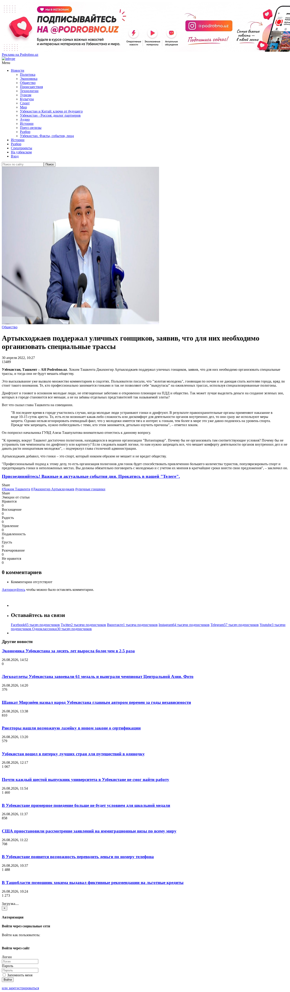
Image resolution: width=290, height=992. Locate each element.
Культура (27, 99)
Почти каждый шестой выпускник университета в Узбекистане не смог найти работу (85, 779)
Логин (7, 957)
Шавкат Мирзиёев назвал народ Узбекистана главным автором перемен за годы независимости (96, 702)
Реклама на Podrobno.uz (20, 54)
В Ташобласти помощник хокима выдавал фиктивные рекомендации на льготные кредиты (93, 882)
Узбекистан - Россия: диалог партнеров (50, 115)
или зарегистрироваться (20, 988)
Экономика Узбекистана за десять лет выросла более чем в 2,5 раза (68, 650)
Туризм (25, 95)
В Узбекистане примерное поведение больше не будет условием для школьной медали (86, 805)
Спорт (25, 103)
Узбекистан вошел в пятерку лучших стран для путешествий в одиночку (73, 753)
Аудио (25, 119)
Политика (27, 74)
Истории (27, 123)
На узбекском (21, 152)
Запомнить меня (19, 975)
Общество (28, 83)
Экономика (28, 79)
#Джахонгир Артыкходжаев (52, 489)
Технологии (29, 91)
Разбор (25, 132)
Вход (15, 156)
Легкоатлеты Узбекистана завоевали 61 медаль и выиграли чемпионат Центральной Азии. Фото (97, 676)
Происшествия (31, 87)
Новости (17, 70)
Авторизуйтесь (13, 590)
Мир (23, 107)
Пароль (7, 966)
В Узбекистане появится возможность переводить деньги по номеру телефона (78, 856)
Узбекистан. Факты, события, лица (47, 136)
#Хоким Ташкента (16, 489)
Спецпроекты (21, 148)
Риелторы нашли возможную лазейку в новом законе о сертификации (71, 728)
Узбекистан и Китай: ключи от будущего (51, 111)
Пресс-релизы (30, 128)
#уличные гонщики (90, 489)
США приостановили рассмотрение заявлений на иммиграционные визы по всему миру (89, 831)
